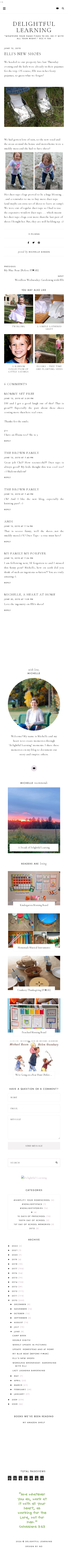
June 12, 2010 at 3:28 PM (19, 398)
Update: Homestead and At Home (33, 1349)
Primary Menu (3, 8)
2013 (15, 1286)
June (17, 1331)
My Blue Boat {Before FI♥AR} (31, 1353)
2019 (15, 1259)
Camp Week (19, 1335)
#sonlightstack (33, 1204)
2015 (15, 1277)
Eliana (35, 234)
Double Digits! (22, 1340)
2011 (15, 1295)
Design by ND (34, 1546)
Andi (8, 521)
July (17, 1327)
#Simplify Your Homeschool (34, 1200)
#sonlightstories (33, 1208)
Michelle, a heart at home (29, 594)
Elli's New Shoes (24, 1358)
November (21, 1308)
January (20, 1394)
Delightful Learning (34, 27)
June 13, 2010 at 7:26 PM (18, 558)
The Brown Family (21, 453)
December (20, 1304)
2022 (15, 1245)
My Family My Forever (25, 553)
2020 (15, 1254)
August (19, 1322)
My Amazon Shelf (34, 1422)
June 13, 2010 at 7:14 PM (18, 526)
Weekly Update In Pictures (30, 1344)
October (19, 1313)
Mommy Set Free (19, 394)
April (18, 1380)
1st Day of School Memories (33, 1224)
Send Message (34, 1146)
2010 (15, 1300)
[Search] (56, 1163)
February (20, 1389)
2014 (15, 1282)
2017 (15, 1268)
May (17, 1376)
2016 (15, 1273)
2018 (15, 1264)
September (21, 1317)
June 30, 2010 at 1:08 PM (18, 599)
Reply (7, 440)
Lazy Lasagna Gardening (29, 1370)
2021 (15, 1250)
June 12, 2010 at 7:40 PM (18, 457)
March (18, 1385)
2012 (33, 1228)
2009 (15, 1399)
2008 (15, 1404)
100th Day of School (34, 1220)
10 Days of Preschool (33, 1216)
